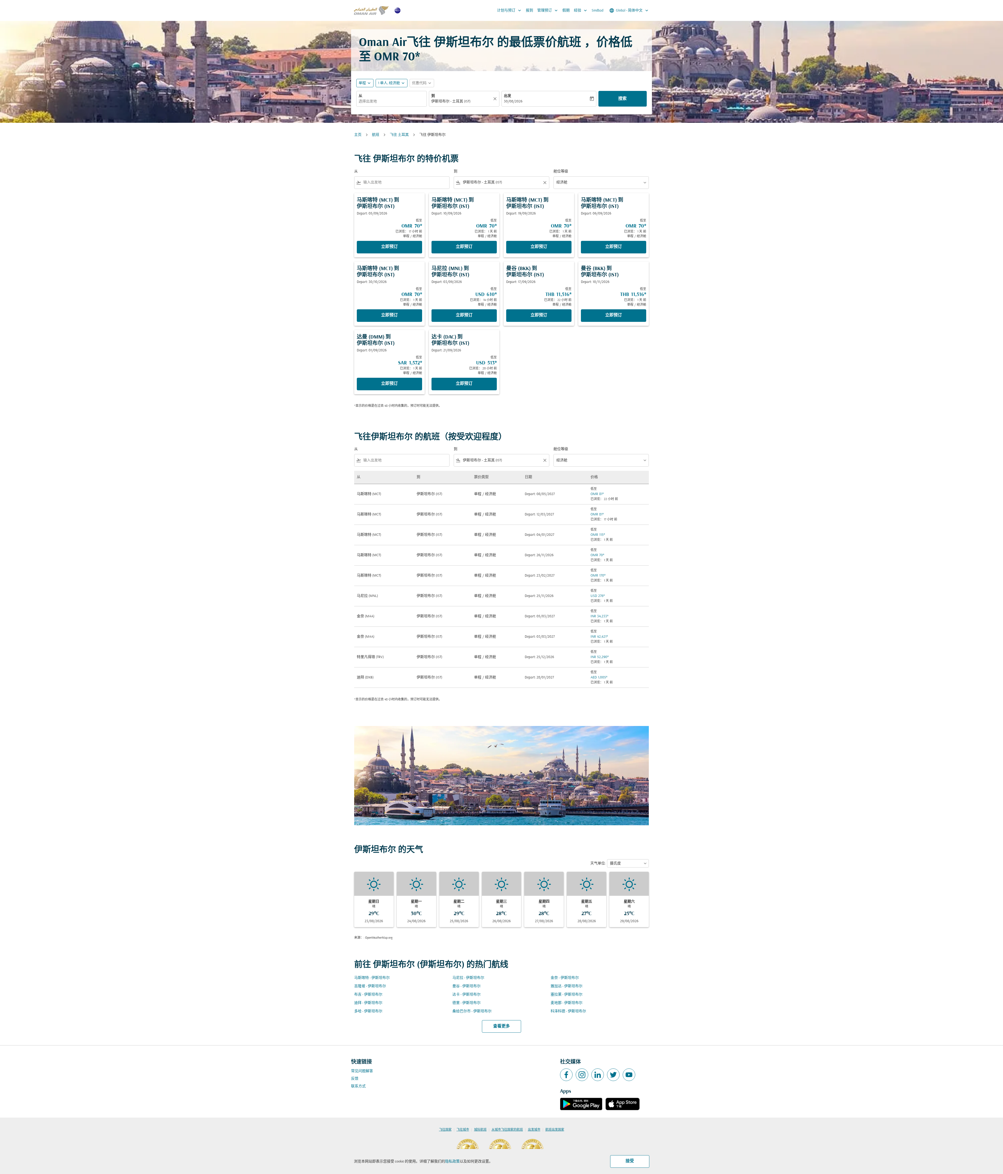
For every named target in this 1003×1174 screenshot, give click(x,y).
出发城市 (534, 1129)
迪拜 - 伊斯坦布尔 (368, 1003)
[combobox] (391, 101)
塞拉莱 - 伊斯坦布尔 (566, 995)
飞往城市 (463, 1129)
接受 (630, 1161)
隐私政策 (452, 1162)
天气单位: (598, 863)
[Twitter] (613, 1074)
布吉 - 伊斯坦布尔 (368, 995)
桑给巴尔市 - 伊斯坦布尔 (472, 1011)
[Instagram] (582, 1074)
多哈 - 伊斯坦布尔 (368, 1011)
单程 (362, 83)
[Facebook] (566, 1074)
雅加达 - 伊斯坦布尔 (566, 986)
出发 (507, 96)
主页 (357, 135)
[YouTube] (629, 1074)
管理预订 (548, 10)
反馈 (354, 1079)
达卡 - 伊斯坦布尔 (466, 995)
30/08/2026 (513, 101)
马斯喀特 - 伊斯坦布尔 (372, 978)
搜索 (622, 99)
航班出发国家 (554, 1129)
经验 (581, 10)
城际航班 (480, 1129)
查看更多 (501, 1026)
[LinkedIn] (597, 1074)
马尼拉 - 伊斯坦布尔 (468, 978)
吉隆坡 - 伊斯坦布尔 (370, 986)
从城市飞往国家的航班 (507, 1129)
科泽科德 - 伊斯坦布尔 (568, 1011)
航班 (375, 135)
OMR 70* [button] (397, 57)
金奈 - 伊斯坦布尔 (565, 978)
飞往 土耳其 (399, 135)
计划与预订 (509, 10)
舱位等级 (560, 171)
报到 (529, 11)
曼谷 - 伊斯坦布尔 (466, 986)
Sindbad (597, 11)
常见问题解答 (362, 1071)
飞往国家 (445, 1129)
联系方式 (358, 1086)
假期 (566, 11)
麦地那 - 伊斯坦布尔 (566, 1003)
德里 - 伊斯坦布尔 (466, 1003)
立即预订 (389, 247)
